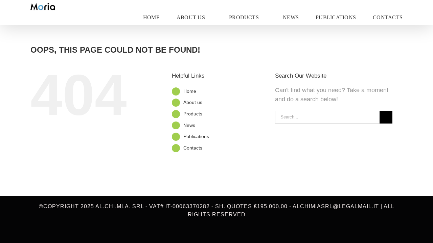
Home (189, 91)
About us (192, 102)
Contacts (192, 148)
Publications (196, 136)
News (189, 125)
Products (192, 113)
